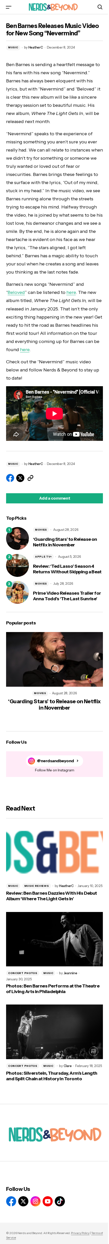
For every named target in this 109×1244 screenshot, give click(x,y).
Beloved (16, 292)
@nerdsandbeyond (55, 760)
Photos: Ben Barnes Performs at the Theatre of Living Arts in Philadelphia (52, 988)
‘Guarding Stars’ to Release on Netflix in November (65, 542)
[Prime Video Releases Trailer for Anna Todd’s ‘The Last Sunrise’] (17, 592)
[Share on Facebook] (10, 478)
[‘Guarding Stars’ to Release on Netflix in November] (17, 538)
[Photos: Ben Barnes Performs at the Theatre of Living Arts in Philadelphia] (54, 939)
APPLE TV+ (43, 556)
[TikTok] (60, 1201)
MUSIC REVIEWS (36, 886)
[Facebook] (11, 1201)
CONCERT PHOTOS (22, 973)
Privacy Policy (80, 1233)
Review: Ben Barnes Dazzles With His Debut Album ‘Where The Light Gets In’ (51, 896)
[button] (9, 7)
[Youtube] (48, 1201)
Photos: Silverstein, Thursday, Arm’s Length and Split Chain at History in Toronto (51, 1076)
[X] (23, 1201)
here (71, 292)
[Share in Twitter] (20, 478)
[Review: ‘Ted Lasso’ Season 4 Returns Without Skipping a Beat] (17, 565)
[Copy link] (30, 478)
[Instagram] (35, 1201)
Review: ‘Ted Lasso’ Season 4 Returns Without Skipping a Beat (67, 569)
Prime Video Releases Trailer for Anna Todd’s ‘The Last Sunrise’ (67, 596)
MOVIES (41, 529)
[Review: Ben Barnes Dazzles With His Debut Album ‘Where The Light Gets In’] (54, 852)
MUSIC (13, 47)
